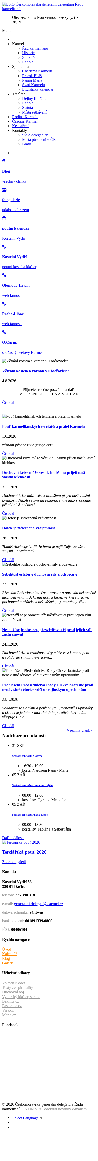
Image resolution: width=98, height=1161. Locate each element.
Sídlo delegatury (35, 135)
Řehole (27, 62)
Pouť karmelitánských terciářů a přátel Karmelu (43, 426)
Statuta (27, 107)
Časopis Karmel (24, 121)
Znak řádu (30, 57)
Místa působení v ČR (39, 139)
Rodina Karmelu (25, 117)
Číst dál (8, 402)
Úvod (6, 949)
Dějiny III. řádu (34, 98)
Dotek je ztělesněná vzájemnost (28, 528)
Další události (13, 838)
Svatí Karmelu (33, 85)
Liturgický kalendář (37, 89)
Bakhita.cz (10, 1001)
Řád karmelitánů (35, 48)
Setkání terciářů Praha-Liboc (30, 814)
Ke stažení (20, 126)
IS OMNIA (32, 1109)
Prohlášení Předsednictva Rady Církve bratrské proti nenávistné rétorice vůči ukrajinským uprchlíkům (47, 687)
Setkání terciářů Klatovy (27, 755)
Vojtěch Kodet (13, 983)
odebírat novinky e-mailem (65, 1109)
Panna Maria (32, 80)
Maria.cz (9, 1015)
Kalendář (9, 954)
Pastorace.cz (12, 1006)
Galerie (8, 963)
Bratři (26, 144)
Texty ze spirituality (17, 987)
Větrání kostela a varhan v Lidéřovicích (36, 371)
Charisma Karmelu (37, 71)
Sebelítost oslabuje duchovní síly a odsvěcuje (39, 574)
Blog (6, 958)
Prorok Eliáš (32, 75)
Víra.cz (8, 1010)
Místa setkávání (34, 112)
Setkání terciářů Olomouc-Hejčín (32, 785)
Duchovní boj (13, 992)
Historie (28, 53)
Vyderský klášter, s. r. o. (21, 996)
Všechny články (79, 730)
